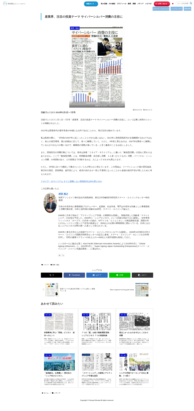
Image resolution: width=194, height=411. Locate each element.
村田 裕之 (63, 194)
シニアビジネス (176, 9)
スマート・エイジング (161, 9)
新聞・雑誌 (55, 265)
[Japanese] (172, 3)
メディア (46, 265)
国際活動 (187, 9)
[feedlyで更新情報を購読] (59, 255)
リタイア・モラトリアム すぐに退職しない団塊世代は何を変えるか (71, 181)
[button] (191, 3)
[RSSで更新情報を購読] (63, 255)
